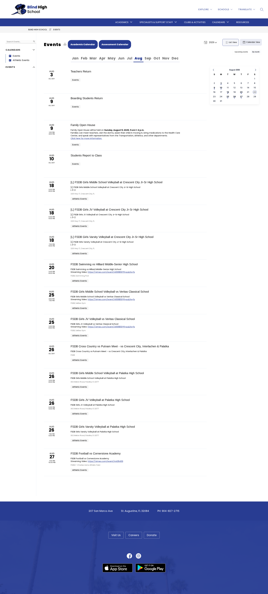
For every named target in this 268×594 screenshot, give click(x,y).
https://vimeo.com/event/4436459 (105, 461)
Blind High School (37, 29)
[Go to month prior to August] (213, 70)
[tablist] (98, 58)
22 (254, 92)
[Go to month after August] (256, 70)
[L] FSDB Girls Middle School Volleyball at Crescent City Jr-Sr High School (116, 182)
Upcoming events (241, 52)
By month (255, 52)
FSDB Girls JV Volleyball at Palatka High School (100, 400)
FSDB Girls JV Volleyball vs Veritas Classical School (103, 319)
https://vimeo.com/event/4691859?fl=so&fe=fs (111, 272)
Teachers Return (81, 71)
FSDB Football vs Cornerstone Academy (96, 453)
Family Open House (83, 125)
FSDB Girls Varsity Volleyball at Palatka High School (103, 426)
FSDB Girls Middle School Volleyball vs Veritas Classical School (110, 291)
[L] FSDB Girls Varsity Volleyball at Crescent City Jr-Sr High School (112, 237)
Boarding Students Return (87, 98)
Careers (133, 535)
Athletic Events (21, 60)
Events (56, 29)
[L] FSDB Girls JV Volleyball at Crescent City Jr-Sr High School (109, 209)
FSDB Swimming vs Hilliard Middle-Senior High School (104, 264)
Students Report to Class (86, 155)
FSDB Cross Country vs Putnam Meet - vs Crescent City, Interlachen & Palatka (120, 346)
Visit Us (116, 535)
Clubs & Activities (194, 22)
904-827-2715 (170, 511)
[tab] (75, 58)
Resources (242, 22)
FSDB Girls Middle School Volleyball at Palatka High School (107, 373)
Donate (152, 535)
